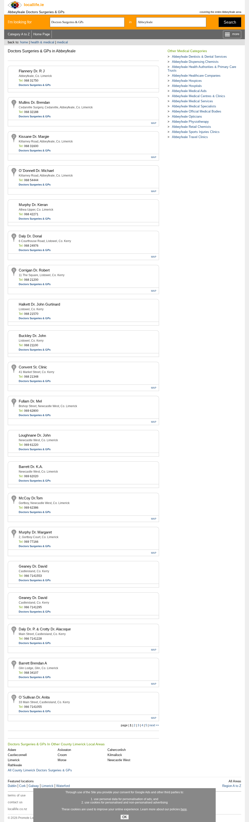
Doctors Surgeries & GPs (35, 85)
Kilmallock (114, 755)
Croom (62, 755)
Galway (33, 786)
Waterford (63, 786)
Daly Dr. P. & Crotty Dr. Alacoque (45, 629)
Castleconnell (17, 755)
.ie (34, 4)
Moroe (62, 760)
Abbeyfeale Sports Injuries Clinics (196, 132)
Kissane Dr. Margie (34, 136)
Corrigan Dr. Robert (34, 270)
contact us (15, 802)
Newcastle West (118, 760)
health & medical (42, 42)
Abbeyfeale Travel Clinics (190, 137)
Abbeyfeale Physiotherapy (190, 121)
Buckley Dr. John (32, 336)
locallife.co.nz (17, 809)
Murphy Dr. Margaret (35, 532)
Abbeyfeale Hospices (187, 81)
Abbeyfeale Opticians (187, 116)
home (24, 42)
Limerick (14, 760)
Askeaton (64, 750)
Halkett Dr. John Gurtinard (39, 304)
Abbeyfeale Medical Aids (189, 91)
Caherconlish (116, 750)
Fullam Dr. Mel (30, 401)
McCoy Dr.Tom (31, 498)
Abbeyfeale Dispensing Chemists (195, 62)
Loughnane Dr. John (35, 435)
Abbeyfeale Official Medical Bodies (196, 111)
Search (230, 22)
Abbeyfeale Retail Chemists (191, 127)
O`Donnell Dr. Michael (36, 170)
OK (124, 817)
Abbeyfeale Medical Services (192, 101)
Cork (22, 786)
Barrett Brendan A (33, 663)
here (184, 809)
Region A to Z (231, 786)
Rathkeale (15, 765)
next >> (154, 725)
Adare (12, 750)
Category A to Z (19, 34)
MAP (153, 123)
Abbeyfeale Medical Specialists (194, 106)
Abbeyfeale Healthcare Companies (196, 75)
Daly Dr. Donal (30, 236)
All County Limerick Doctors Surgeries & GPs (40, 770)
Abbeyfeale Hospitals (187, 86)
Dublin (12, 786)
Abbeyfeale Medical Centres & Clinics (198, 96)
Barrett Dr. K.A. (31, 467)
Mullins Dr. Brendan (34, 102)
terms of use (17, 795)
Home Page (41, 34)
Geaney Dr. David (33, 566)
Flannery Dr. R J (32, 71)
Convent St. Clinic (33, 367)
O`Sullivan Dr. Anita (34, 697)
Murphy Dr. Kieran (33, 205)
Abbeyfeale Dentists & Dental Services (199, 56)
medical (62, 42)
